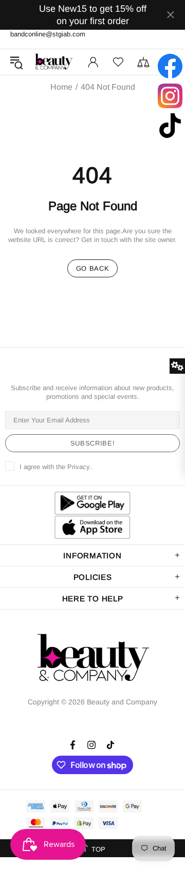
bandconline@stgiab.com (47, 34)
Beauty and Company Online (53, 62)
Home (61, 87)
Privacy (78, 467)
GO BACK (92, 268)
